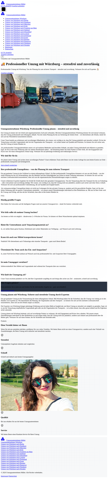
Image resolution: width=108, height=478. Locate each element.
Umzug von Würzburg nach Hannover (18, 41)
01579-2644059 (6, 6)
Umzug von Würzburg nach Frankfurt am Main (21, 28)
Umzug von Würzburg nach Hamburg (17, 22)
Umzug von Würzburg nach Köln (16, 26)
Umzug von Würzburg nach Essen (16, 37)
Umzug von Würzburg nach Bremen (17, 39)
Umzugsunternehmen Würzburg (15, 18)
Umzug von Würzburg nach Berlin (16, 20)
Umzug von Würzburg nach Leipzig (17, 34)
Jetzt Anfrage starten (7, 290)
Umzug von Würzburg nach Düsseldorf (18, 32)
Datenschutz (9, 49)
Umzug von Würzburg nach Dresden (17, 45)
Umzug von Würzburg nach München (17, 24)
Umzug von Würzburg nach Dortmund (18, 36)
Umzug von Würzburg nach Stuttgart (17, 30)
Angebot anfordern (18, 6)
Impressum (8, 47)
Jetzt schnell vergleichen (9, 165)
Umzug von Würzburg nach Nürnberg (18, 43)
